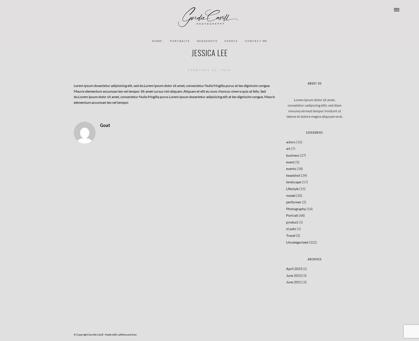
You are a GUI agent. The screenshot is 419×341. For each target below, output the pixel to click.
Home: (157, 41)
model (290, 195)
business (292, 155)
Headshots (207, 41)
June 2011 (294, 282)
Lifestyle (292, 189)
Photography (296, 209)
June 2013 (294, 275)
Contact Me (256, 41)
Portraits (180, 41)
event (290, 162)
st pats (291, 229)
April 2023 (294, 269)
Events (231, 41)
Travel (290, 235)
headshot (293, 175)
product (292, 222)
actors (290, 142)
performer (293, 202)
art (288, 148)
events (291, 168)
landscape (293, 182)
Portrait (292, 215)
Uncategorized (297, 242)
